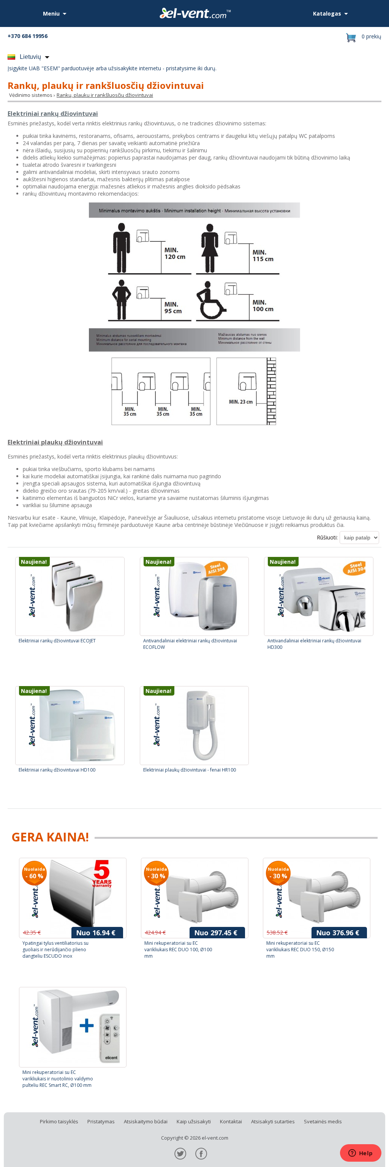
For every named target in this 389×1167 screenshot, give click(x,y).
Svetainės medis (323, 1121)
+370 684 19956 (27, 36)
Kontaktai (231, 1121)
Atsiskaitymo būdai (146, 1121)
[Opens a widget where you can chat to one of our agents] (360, 1153)
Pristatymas (101, 1121)
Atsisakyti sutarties (273, 1121)
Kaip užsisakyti (194, 1121)
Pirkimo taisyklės (59, 1121)
